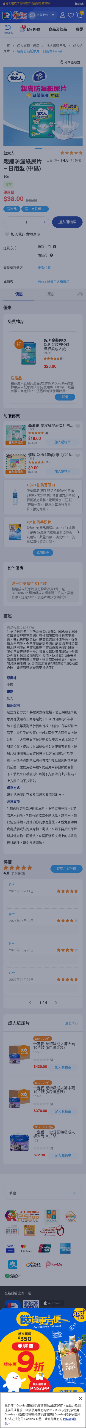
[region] (43, 1410)
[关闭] (80, 1399)
